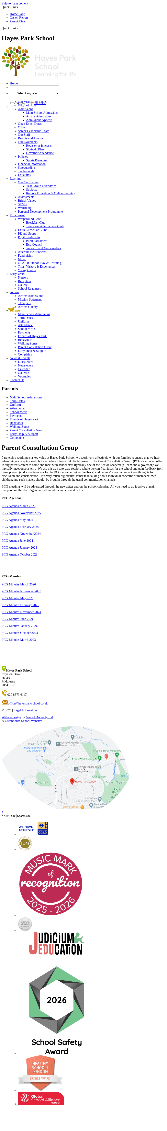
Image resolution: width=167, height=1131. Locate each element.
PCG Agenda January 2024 (19, 547)
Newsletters (25, 365)
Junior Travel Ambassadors (43, 248)
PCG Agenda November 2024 (21, 533)
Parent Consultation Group (35, 347)
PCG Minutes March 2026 (19, 584)
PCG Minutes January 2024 (19, 626)
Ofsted (22, 127)
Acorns (14, 292)
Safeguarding (26, 167)
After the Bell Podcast (32, 252)
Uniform (23, 321)
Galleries (23, 372)
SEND (22, 204)
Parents (15, 310)
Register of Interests (39, 145)
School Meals (26, 328)
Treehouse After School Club (45, 226)
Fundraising (25, 255)
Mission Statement (30, 299)
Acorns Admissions (38, 116)
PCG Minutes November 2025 (21, 591)
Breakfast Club (35, 222)
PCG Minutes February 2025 (20, 605)
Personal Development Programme (40, 211)
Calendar (24, 369)
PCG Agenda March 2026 (18, 506)
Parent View (18, 21)
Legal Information (25, 710)
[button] (19, 28)
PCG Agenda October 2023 (19, 554)
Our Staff (24, 134)
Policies (23, 156)
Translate (40, 103)
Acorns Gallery (28, 306)
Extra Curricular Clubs (32, 230)
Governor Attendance (40, 153)
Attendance (25, 325)
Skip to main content (15, 3)
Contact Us (17, 380)
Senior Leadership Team (33, 131)
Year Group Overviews (41, 186)
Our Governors (27, 142)
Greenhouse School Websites (23, 721)
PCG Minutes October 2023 (20, 632)
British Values (27, 200)
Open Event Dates (30, 123)
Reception (24, 281)
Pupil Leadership (29, 237)
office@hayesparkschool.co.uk (28, 703)
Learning (15, 178)
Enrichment (17, 215)
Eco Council (34, 244)
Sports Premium (36, 160)
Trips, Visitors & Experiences (37, 266)
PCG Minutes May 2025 (17, 598)
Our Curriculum (28, 182)
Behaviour (24, 339)
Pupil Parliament (36, 241)
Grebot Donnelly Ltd (39, 717)
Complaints (25, 354)
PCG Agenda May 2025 (17, 520)
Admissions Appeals (39, 120)
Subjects (31, 189)
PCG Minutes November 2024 (21, 612)
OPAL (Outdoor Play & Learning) (40, 263)
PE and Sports (27, 233)
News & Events (20, 358)
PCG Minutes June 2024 (17, 619)
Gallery (22, 285)
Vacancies (24, 376)
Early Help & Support (32, 350)
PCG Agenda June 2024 (17, 540)
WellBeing (25, 208)
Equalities (24, 175)
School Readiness (29, 288)
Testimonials (26, 171)
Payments (24, 332)
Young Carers (27, 270)
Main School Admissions (42, 112)
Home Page (17, 14)
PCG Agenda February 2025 (20, 526)
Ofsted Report (19, 17)
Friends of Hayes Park (32, 336)
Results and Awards (30, 138)
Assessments (26, 197)
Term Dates (25, 317)
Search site (8, 815)
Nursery (23, 277)
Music (22, 259)
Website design (11, 717)
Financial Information (32, 164)
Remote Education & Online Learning (50, 193)
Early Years (17, 274)
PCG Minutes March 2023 (19, 639)
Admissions (25, 109)
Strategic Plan (35, 149)
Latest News (26, 361)
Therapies (24, 303)
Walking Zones (27, 343)
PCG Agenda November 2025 (21, 513)
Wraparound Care (29, 219)
